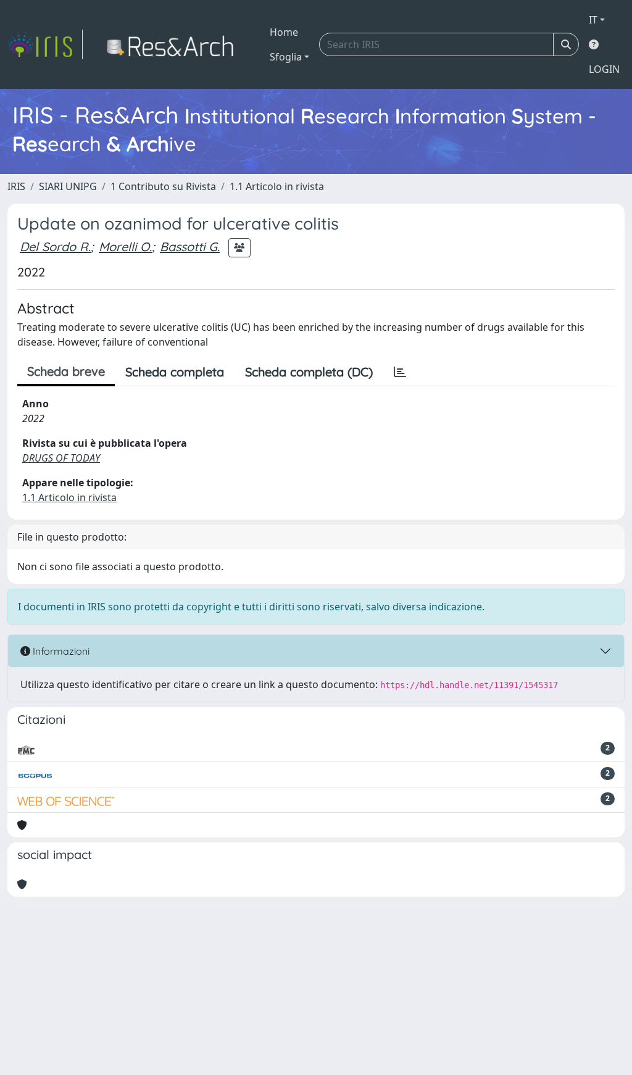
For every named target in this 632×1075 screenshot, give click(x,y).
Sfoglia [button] (286, 57)
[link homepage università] (174, 44)
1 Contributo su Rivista (163, 186)
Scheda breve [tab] (66, 371)
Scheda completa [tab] (174, 372)
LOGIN (604, 69)
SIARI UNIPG (68, 186)
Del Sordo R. (55, 246)
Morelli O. (125, 246)
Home (284, 32)
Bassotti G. (190, 246)
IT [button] (593, 20)
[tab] (400, 372)
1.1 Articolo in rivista (277, 186)
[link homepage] (45, 44)
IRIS (16, 186)
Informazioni (59, 651)
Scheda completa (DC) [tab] (309, 372)
